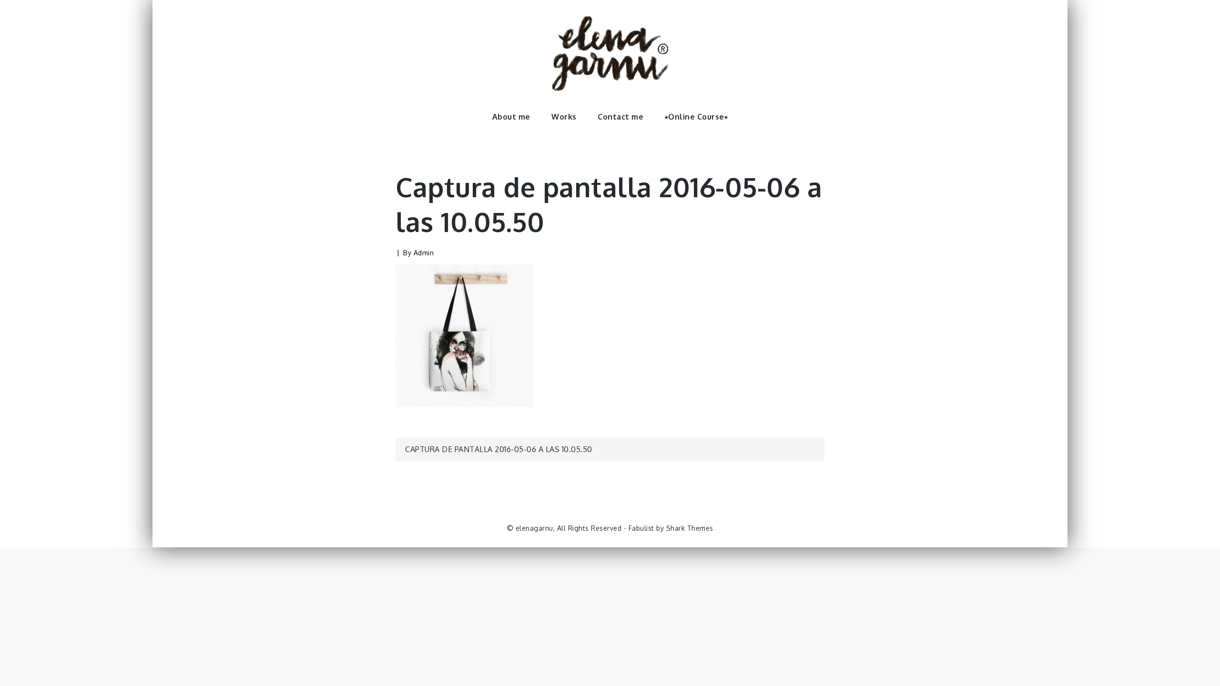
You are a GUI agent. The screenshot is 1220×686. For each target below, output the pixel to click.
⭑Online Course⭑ (696, 116)
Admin (424, 253)
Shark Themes (689, 528)
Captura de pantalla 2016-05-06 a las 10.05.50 (498, 449)
